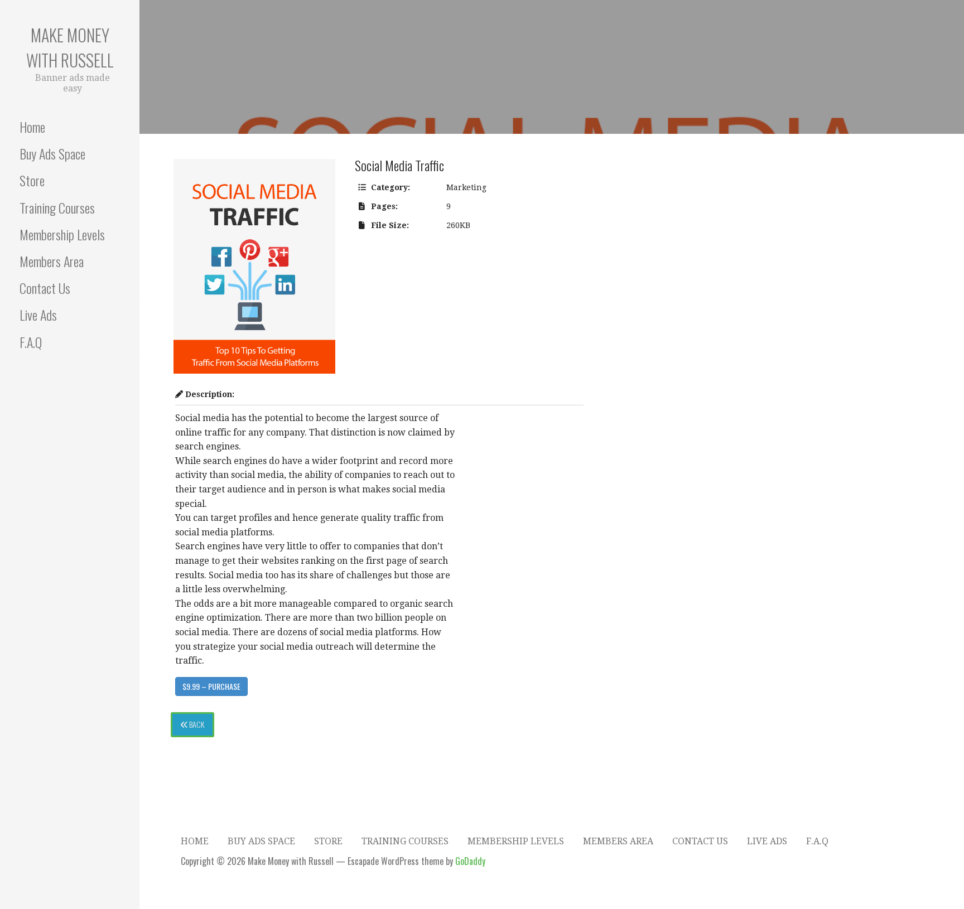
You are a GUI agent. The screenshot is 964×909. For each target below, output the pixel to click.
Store (32, 180)
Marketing (466, 187)
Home (32, 127)
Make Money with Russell (70, 47)
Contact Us (45, 288)
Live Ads (38, 314)
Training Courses (57, 207)
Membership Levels (62, 234)
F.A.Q (31, 342)
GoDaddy (470, 861)
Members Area (52, 261)
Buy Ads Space (52, 153)
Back (195, 724)
